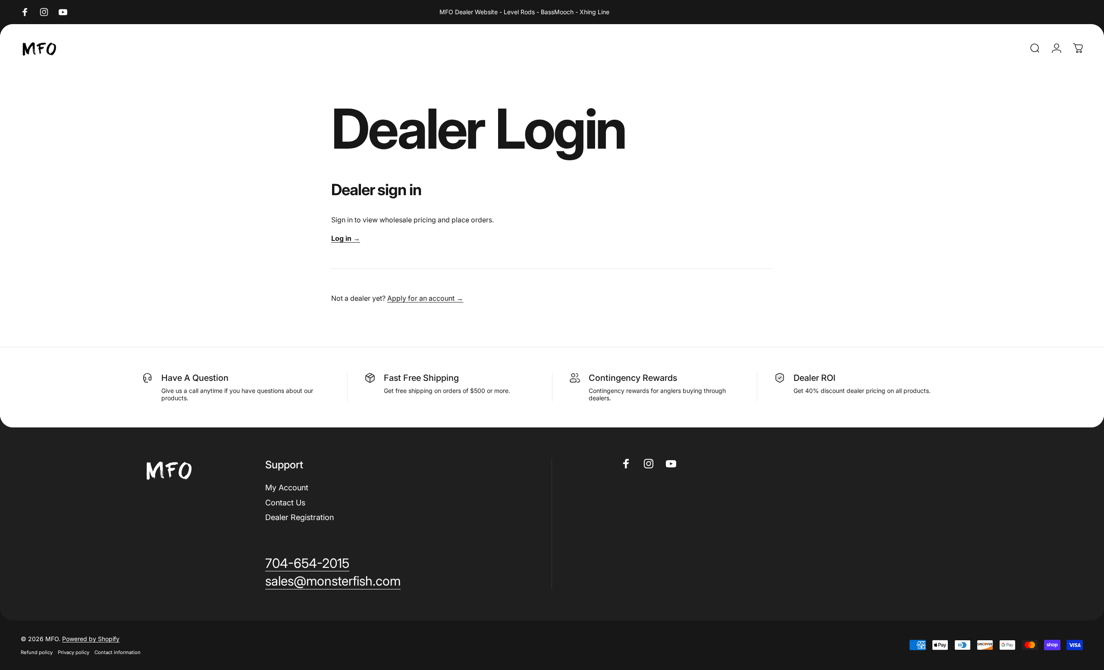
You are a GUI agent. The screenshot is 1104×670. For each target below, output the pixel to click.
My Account (286, 487)
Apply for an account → (425, 298)
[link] (307, 563)
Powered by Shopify (90, 638)
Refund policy (37, 652)
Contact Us (285, 502)
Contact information (117, 652)
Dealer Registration (299, 517)
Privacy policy (73, 652)
